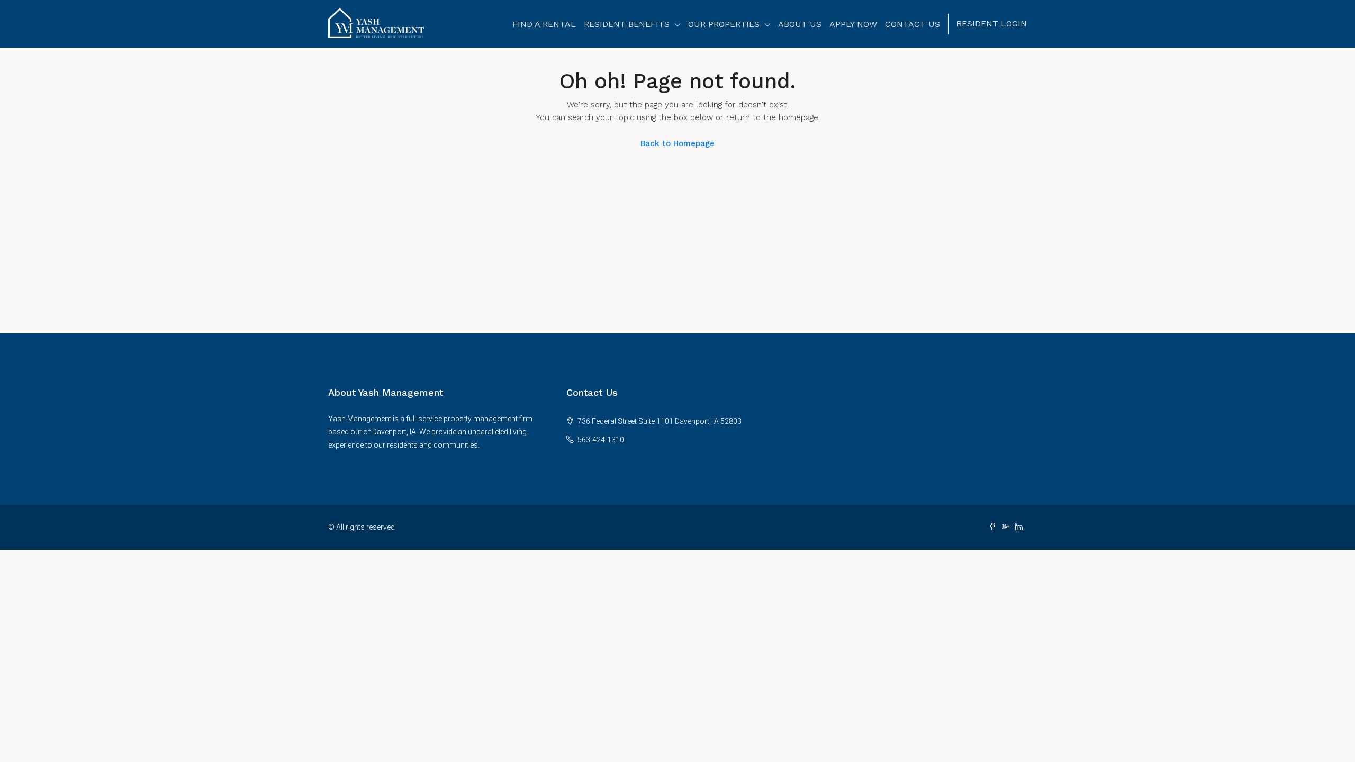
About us (799, 24)
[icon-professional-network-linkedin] (1021, 527)
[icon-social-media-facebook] (995, 527)
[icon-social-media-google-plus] (1008, 527)
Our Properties (724, 24)
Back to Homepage (677, 143)
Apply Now (853, 24)
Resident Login (991, 24)
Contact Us (912, 24)
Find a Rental (544, 24)
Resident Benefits (627, 24)
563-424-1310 (600, 440)
